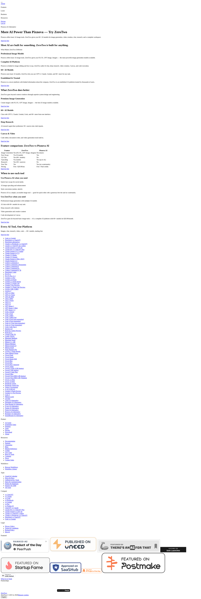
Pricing (3, 21)
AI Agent (8, 423)
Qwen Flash (9, 355)
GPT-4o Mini (9, 297)
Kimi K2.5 (8, 332)
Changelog (8, 445)
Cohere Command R (12, 266)
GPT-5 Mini (9, 299)
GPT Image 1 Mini (11, 308)
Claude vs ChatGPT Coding (14, 513)
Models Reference (11, 449)
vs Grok (7, 498)
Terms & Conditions (11, 528)
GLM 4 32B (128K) (12, 289)
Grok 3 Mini (9, 315)
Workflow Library (11, 469)
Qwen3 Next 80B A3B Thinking (16, 378)
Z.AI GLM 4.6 (10, 389)
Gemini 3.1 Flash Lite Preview (15, 287)
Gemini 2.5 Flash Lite (12, 283)
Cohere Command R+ (12, 268)
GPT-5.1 (8, 302)
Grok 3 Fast (9, 314)
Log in (3, 23)
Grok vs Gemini (10, 238)
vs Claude (8, 496)
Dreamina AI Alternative (13, 402)
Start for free (5, 41)
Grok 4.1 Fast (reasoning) (13, 325)
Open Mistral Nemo (11, 353)
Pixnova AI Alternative (12, 412)
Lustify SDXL (10, 336)
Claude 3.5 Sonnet (11, 257)
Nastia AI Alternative (12, 408)
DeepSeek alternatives (12, 242)
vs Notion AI (9, 506)
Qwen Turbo (9, 366)
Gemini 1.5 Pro (10, 278)
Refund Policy (10, 530)
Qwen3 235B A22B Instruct (14, 368)
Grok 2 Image (9, 312)
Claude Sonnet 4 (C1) (12, 253)
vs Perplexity (9, 500)
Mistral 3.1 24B (10, 342)
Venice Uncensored (11, 387)
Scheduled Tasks (10, 425)
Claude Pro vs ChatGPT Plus (14, 249)
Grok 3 (7, 395)
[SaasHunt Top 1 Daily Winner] (91, 572)
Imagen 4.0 (8, 329)
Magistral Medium (11, 338)
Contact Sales (9, 460)
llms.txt (7, 532)
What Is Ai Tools (6, 579)
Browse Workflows (11, 467)
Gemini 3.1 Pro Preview (13, 393)
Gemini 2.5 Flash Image (13, 282)
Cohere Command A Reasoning (15, 265)
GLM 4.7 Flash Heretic (13, 351)
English (4, 597)
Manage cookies (23, 595)
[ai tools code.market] (8, 577)
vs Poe (7, 504)
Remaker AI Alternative (13, 414)
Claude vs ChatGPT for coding (15, 246)
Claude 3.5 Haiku (11, 255)
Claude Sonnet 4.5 (11, 261)
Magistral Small (10, 340)
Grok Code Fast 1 (11, 327)
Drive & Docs (9, 478)
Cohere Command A (12, 263)
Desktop (8, 426)
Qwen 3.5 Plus (10, 380)
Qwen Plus (8, 363)
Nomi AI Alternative (12, 410)
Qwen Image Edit (11, 359)
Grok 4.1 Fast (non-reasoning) (15, 323)
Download (8, 432)
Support (7, 443)
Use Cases (8, 452)
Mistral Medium (10, 344)
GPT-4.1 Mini (9, 293)
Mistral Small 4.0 (10, 346)
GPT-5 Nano (9, 300)
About (3, 4)
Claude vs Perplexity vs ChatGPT (16, 244)
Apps (7, 428)
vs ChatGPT (9, 495)
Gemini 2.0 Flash (10, 280)
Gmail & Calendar (11, 476)
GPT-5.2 (8, 304)
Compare (8, 456)
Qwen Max (9, 361)
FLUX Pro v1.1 (10, 276)
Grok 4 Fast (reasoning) (13, 321)
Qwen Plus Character (12, 365)
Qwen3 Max (9, 374)
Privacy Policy (10, 526)
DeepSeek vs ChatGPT (13, 240)
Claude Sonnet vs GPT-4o (13, 248)
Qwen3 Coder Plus (11, 372)
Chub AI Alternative (11, 400)
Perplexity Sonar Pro (12, 385)
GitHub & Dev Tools (12, 480)
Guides (7, 451)
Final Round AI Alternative (14, 404)
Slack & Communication (13, 482)
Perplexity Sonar (10, 383)
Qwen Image (9, 357)
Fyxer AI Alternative (12, 406)
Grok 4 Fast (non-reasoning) (14, 319)
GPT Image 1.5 (10, 310)
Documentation (10, 441)
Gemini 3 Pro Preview (12, 285)
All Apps (8, 487)
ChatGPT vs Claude (11, 508)
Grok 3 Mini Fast (10, 317)
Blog (6, 447)
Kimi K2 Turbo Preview (13, 331)
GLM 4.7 (8, 291)
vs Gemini (8, 502)
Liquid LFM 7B (10, 334)
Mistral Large (9, 397)
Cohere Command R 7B (13, 270)
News (7, 458)
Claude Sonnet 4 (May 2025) (14, 259)
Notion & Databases (11, 484)
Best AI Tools (9, 454)
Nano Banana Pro (11, 349)
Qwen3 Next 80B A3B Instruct (15, 376)
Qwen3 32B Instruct (12, 370)
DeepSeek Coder (10, 272)
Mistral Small (9, 348)
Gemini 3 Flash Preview (13, 391)
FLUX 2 (8, 274)
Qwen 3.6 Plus (10, 382)
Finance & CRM (10, 486)
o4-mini (7, 399)
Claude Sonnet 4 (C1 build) (14, 251)
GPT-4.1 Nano (10, 295)
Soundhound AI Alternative (14, 415)
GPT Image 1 (9, 306)
